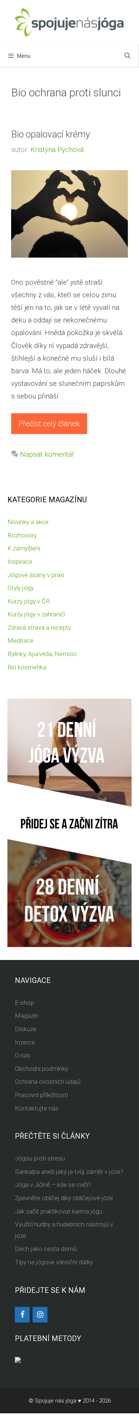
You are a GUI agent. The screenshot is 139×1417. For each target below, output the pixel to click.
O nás (22, 1055)
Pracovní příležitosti (41, 1095)
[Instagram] (40, 1314)
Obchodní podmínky (41, 1068)
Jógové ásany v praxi (35, 575)
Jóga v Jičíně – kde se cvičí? (53, 1184)
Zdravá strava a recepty (39, 627)
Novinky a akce (28, 522)
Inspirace (19, 561)
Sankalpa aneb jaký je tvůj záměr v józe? (69, 1171)
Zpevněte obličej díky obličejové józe (64, 1198)
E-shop (24, 1002)
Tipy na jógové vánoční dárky (54, 1262)
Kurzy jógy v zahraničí (36, 614)
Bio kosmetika (26, 667)
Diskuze (25, 1029)
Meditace (20, 640)
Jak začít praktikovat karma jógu (58, 1211)
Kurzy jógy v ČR (28, 601)
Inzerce (25, 1042)
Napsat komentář (47, 454)
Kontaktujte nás (37, 1108)
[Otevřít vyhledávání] (127, 56)
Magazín (26, 1015)
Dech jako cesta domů (46, 1248)
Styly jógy (20, 588)
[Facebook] (22, 1314)
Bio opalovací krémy (50, 134)
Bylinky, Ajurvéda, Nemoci (41, 654)
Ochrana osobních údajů (47, 1081)
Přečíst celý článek (49, 423)
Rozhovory (22, 535)
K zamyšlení (23, 548)
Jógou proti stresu (40, 1158)
